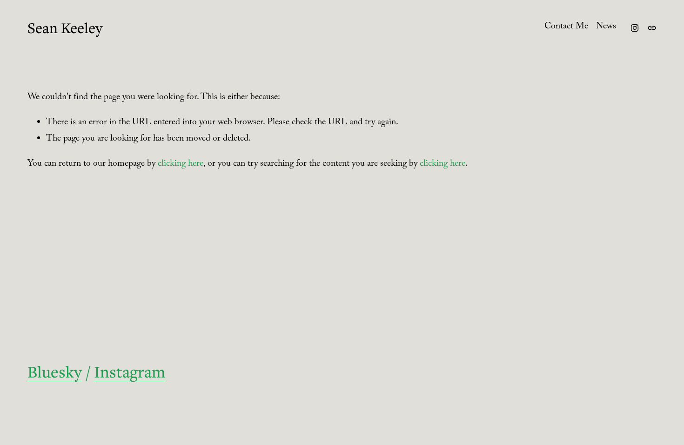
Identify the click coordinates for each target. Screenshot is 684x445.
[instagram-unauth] (634, 28)
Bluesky (54, 371)
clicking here (180, 164)
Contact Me (566, 27)
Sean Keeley (64, 27)
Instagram (129, 371)
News (606, 27)
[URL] (652, 28)
